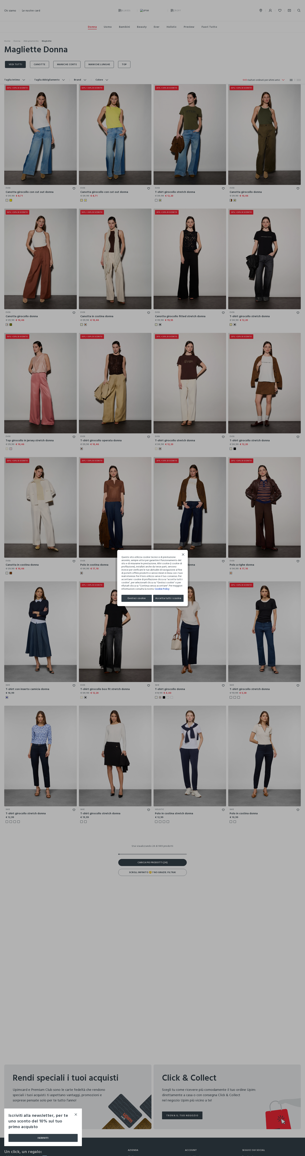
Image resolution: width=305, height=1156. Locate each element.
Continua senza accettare (183, 554)
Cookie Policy (162, 589)
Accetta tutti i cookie (168, 598)
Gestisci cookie (136, 598)
